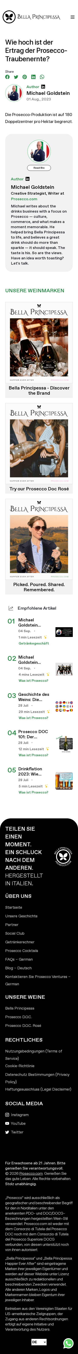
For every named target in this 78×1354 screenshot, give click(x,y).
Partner (11, 924)
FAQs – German (19, 959)
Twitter (16, 1132)
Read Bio (39, 168)
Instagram (19, 1114)
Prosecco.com (31, 1173)
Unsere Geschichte (21, 916)
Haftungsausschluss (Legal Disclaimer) (38, 1089)
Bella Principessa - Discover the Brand (39, 390)
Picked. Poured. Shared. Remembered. (39, 587)
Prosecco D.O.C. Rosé (23, 1025)
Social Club (14, 933)
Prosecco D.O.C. (18, 1017)
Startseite (13, 907)
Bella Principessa (19, 1008)
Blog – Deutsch (18, 968)
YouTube (18, 1123)
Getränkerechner (19, 942)
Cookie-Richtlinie (19, 1065)
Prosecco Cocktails (21, 950)
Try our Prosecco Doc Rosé (39, 489)
